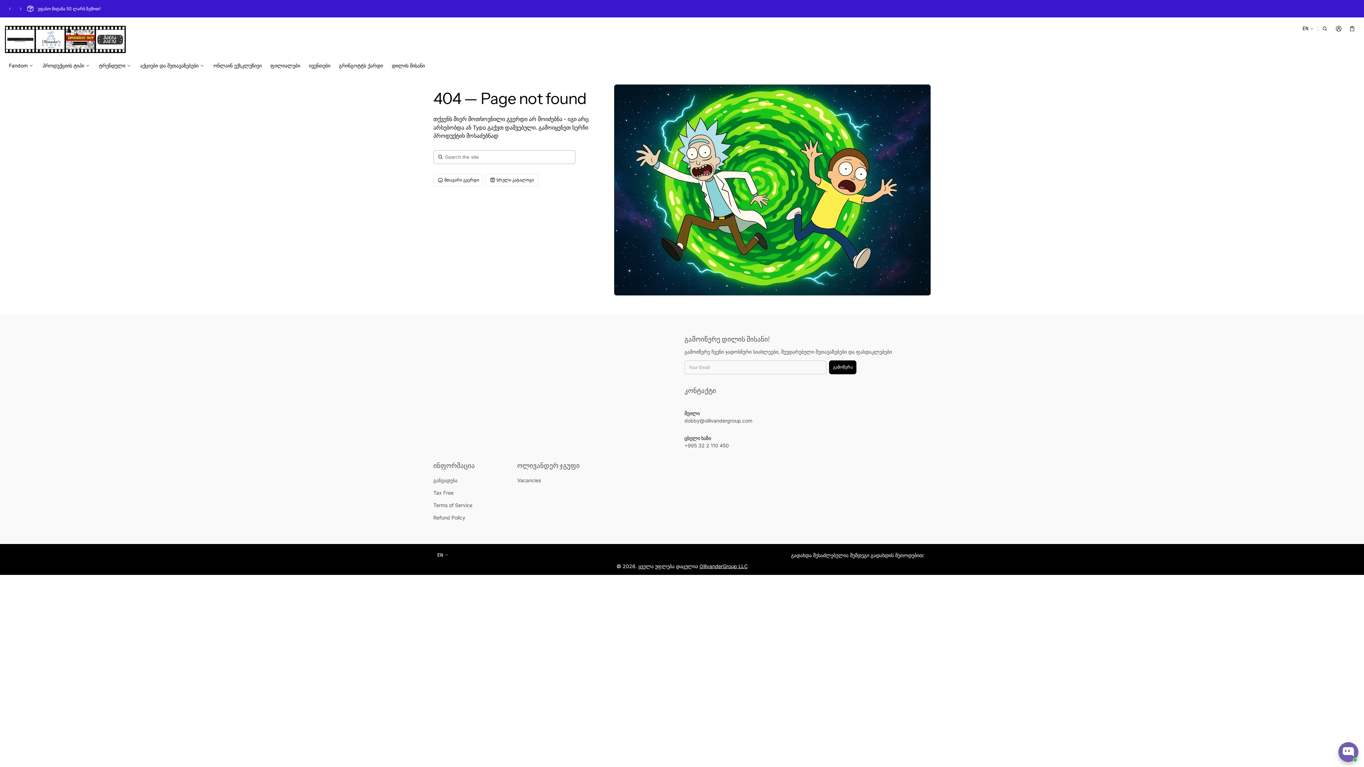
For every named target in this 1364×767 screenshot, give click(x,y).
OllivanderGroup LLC (723, 566)
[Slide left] (10, 9)
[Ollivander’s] (65, 39)
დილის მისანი (408, 65)
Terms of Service (452, 505)
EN (1305, 28)
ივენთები (319, 65)
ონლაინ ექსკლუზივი (237, 65)
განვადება (445, 480)
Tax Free (443, 493)
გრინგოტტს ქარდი (361, 65)
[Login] (1339, 28)
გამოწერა (843, 367)
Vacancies (529, 480)
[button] (1325, 28)
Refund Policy (449, 518)
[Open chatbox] (1348, 752)
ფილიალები (285, 65)
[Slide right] (21, 9)
